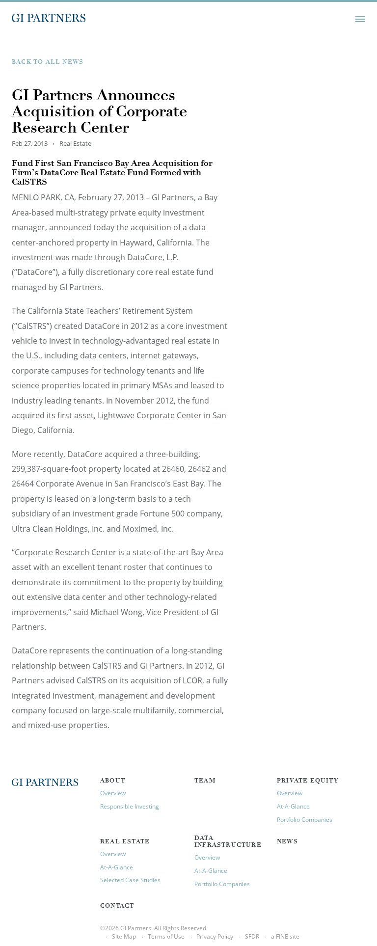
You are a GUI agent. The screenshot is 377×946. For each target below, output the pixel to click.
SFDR (252, 936)
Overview (113, 793)
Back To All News (47, 62)
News (287, 842)
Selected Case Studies (130, 880)
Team (204, 781)
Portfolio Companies (304, 819)
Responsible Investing (129, 806)
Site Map (124, 936)
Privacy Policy (214, 936)
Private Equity (307, 781)
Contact (117, 906)
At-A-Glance (293, 806)
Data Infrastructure (228, 842)
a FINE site (285, 936)
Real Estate (125, 842)
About (112, 781)
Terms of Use (166, 936)
